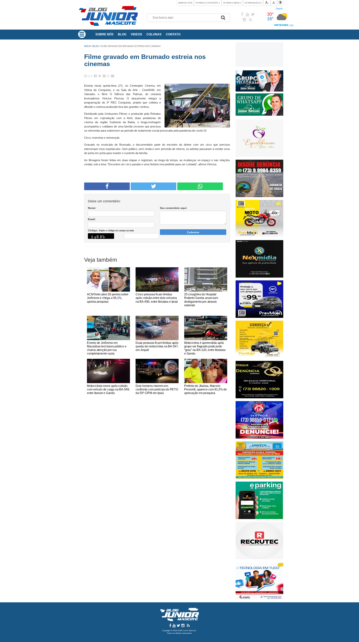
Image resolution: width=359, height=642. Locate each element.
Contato (173, 34)
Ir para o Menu (232, 3)
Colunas (154, 34)
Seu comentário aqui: (173, 207)
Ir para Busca (253, 3)
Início (87, 46)
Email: (92, 219)
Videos (136, 34)
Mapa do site (185, 3)
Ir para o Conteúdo (208, 3)
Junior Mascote (189, 630)
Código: (111, 230)
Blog (122, 34)
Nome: (92, 207)
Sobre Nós (104, 34)
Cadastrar (193, 232)
